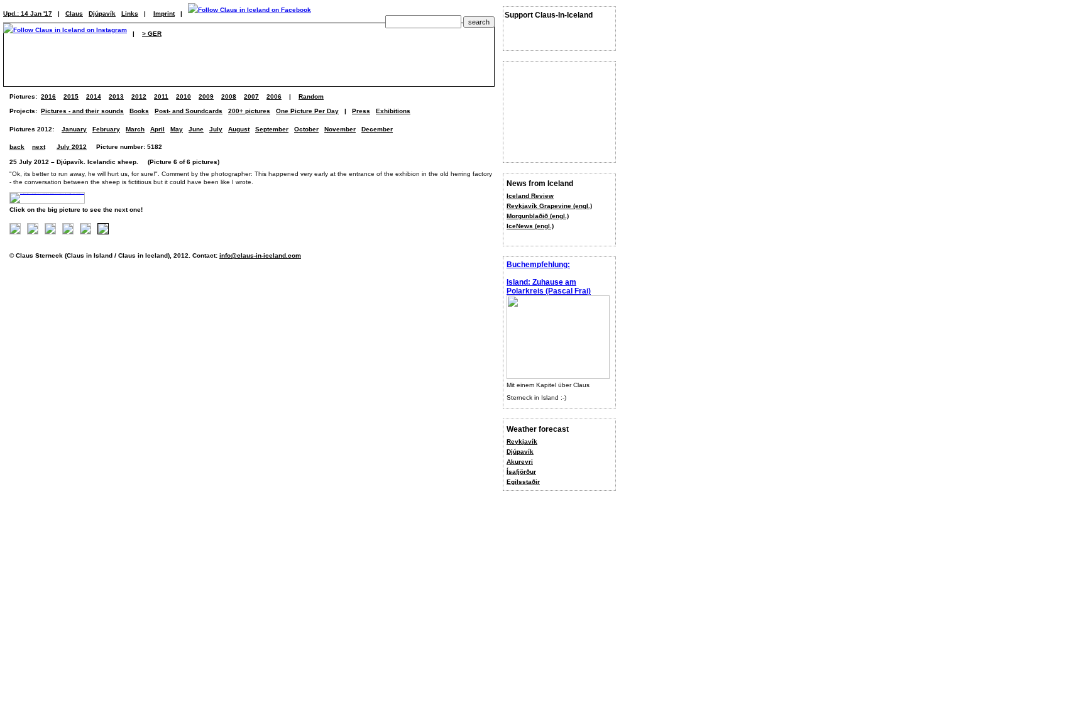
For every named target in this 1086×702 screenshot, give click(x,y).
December (377, 129)
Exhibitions (393, 110)
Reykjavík (522, 441)
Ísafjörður (521, 471)
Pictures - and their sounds (82, 110)
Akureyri (520, 461)
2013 (116, 96)
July (215, 129)
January (74, 129)
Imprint (164, 13)
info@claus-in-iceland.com (260, 255)
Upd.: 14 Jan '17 (27, 13)
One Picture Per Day (307, 110)
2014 (93, 96)
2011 (161, 96)
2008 (228, 96)
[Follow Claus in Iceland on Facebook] (249, 13)
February (106, 129)
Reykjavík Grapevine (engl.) (549, 205)
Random (311, 96)
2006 (274, 96)
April (157, 129)
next (38, 146)
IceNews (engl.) (530, 225)
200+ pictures (249, 110)
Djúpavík (520, 451)
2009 (206, 96)
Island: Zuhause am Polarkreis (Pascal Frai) (549, 286)
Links (129, 13)
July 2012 (72, 146)
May (176, 129)
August (239, 129)
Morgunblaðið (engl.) (538, 215)
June (196, 129)
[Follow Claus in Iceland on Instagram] (65, 33)
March (135, 129)
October (306, 129)
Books (139, 110)
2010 (183, 96)
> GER (152, 33)
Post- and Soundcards (188, 110)
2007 (251, 96)
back (17, 146)
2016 (48, 96)
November (340, 129)
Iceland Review (530, 195)
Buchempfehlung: (538, 264)
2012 (138, 96)
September (271, 129)
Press (361, 110)
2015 (71, 96)
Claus (74, 13)
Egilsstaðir (523, 481)
